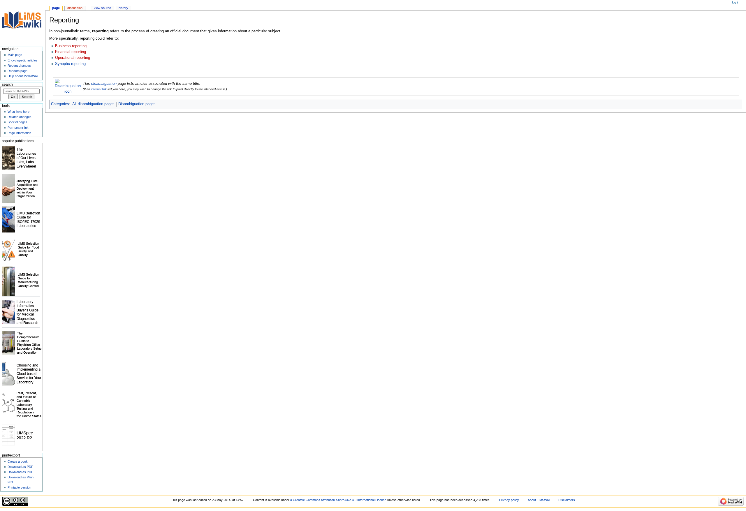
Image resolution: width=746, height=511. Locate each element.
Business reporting (71, 46)
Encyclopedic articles (23, 60)
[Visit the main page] (22, 22)
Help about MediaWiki (23, 76)
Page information (19, 133)
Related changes (19, 117)
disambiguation (104, 84)
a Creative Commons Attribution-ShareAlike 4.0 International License (338, 500)
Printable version (19, 487)
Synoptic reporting (70, 64)
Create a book (18, 461)
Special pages (17, 122)
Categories (60, 104)
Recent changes (19, 65)
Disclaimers (566, 500)
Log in (735, 2)
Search (7, 84)
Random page (17, 71)
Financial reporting (70, 52)
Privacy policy (509, 500)
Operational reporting (72, 58)
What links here (18, 111)
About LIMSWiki (539, 500)
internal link (99, 89)
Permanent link (18, 127)
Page (56, 8)
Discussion (74, 8)
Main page (15, 55)
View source (102, 8)
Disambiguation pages (137, 104)
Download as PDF (20, 466)
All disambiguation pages (93, 104)
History (123, 8)
